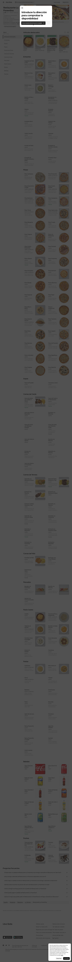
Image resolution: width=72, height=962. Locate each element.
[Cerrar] (22, 8)
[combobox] (37, 22)
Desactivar (58, 958)
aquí (62, 955)
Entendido (66, 958)
